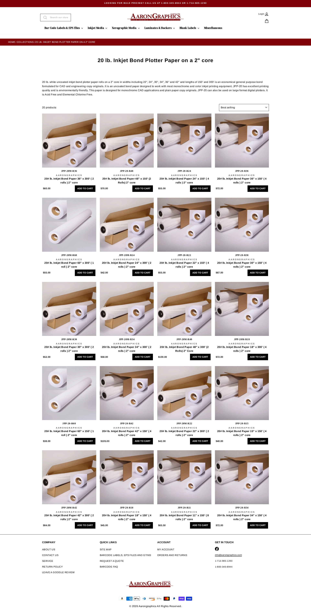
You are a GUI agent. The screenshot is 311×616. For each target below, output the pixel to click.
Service (47, 561)
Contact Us (50, 555)
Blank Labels (188, 28)
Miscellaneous (213, 28)
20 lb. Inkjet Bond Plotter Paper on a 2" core (65, 42)
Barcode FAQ (109, 566)
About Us (48, 549)
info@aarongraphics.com (228, 555)
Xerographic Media (124, 28)
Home (11, 42)
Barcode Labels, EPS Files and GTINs (125, 555)
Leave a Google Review (58, 572)
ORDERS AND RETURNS (172, 555)
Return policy (52, 566)
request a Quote (112, 561)
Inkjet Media (96, 28)
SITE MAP (106, 549)
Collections (25, 42)
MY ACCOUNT (165, 549)
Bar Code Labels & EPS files (63, 28)
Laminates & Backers (158, 28)
